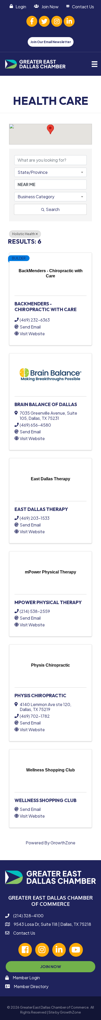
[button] (50, 129)
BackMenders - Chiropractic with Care (46, 306)
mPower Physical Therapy (48, 602)
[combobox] (50, 172)
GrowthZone (63, 842)
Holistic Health (23, 234)
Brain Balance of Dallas (46, 404)
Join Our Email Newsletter (50, 42)
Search (53, 209)
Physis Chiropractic (40, 696)
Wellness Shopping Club (45, 800)
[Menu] (94, 64)
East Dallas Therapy (41, 509)
